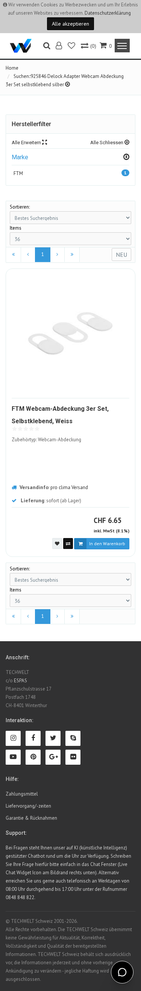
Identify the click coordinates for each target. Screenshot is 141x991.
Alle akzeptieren (70, 23)
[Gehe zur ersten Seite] (13, 254)
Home (12, 68)
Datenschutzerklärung (108, 13)
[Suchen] (46, 46)
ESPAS (20, 680)
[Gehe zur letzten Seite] (72, 254)
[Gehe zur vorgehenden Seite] (28, 254)
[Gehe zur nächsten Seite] (57, 254)
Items (15, 228)
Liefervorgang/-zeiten (28, 806)
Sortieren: (20, 207)
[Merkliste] (72, 46)
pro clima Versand (69, 487)
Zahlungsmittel (22, 794)
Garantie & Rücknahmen (31, 818)
